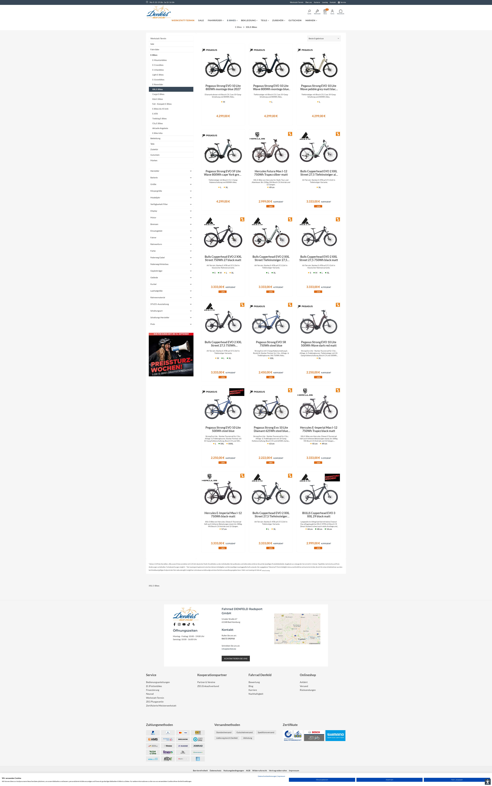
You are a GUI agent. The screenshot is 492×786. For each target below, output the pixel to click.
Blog (251, 686)
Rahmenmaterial (157, 297)
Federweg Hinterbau (159, 264)
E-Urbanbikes (158, 70)
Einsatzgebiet (156, 231)
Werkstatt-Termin (296, 2)
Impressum (281, 776)
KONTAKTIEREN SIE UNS (235, 658)
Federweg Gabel (157, 257)
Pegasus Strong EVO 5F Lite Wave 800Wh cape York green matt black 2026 (223, 173)
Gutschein (155, 155)
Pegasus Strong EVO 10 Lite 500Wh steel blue (223, 429)
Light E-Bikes (158, 75)
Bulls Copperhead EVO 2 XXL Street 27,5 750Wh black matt (318, 258)
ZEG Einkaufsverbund (208, 686)
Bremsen (154, 224)
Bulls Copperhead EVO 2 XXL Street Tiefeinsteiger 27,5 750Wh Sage (271, 258)
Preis (152, 324)
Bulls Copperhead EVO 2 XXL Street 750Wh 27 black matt (223, 258)
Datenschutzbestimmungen (267, 776)
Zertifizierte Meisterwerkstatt (161, 705)
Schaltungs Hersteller (159, 317)
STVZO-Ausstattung (159, 304)
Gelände (154, 277)
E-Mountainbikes (159, 60)
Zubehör (154, 149)
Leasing (325, 2)
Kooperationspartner (212, 675)
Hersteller (154, 171)
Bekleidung (155, 138)
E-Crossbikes (157, 65)
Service (343, 2)
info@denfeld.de (229, 649)
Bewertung (254, 682)
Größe (153, 184)
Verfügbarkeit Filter (159, 204)
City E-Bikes (157, 123)
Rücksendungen (308, 690)
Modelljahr (155, 197)
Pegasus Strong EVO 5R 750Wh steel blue (271, 343)
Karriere (253, 690)
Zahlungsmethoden (159, 725)
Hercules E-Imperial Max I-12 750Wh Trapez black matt (318, 429)
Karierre (317, 2)
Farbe (153, 251)
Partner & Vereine (206, 682)
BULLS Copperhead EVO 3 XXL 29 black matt (318, 514)
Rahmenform (156, 244)
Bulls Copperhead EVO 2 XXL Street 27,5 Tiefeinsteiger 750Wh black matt (271, 514)
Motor (153, 217)
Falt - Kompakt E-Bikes (162, 104)
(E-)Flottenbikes (154, 686)
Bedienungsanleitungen (158, 682)
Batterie (154, 177)
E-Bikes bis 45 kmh (160, 109)
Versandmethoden (227, 725)
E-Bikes (153, 55)
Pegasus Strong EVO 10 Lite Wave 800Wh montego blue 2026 (271, 87)
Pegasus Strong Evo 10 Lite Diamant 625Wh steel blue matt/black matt (271, 429)
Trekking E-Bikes (159, 118)
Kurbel (153, 284)
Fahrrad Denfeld (260, 675)
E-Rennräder (157, 84)
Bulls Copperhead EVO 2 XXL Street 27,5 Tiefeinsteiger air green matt (318, 173)
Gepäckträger (156, 271)
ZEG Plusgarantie (154, 701)
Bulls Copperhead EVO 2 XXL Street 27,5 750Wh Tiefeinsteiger (223, 343)
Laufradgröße (156, 290)
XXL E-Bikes (157, 89)
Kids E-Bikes (157, 99)
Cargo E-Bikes (158, 94)
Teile (152, 144)
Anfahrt (304, 682)
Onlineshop (308, 675)
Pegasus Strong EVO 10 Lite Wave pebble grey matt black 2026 (318, 87)
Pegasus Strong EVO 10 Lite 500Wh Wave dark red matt (319, 343)
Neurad (150, 693)
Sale (152, 44)
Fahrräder (154, 49)
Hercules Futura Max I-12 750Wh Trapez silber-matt (271, 173)
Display (153, 211)
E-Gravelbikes (158, 79)
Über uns (308, 2)
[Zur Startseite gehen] (159, 12)
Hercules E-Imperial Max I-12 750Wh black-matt (223, 514)
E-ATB (155, 113)
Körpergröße (156, 191)
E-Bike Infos (157, 133)
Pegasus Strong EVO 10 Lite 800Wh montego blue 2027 (223, 87)
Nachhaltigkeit (256, 693)
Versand (304, 686)
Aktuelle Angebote (160, 128)
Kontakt (333, 2)
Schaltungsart (156, 310)
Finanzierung (152, 690)
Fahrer (153, 237)
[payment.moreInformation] (153, 739)
